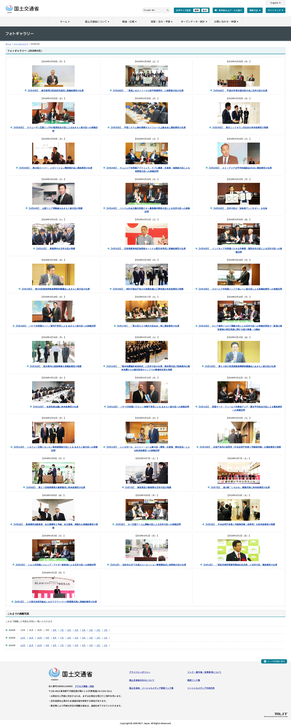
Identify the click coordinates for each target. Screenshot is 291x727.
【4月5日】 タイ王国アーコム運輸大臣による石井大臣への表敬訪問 (148, 524)
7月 (62, 630)
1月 (105, 630)
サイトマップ (274, 10)
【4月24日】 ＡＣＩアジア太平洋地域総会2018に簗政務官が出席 (240, 168)
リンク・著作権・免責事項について (204, 672)
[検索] (168, 10)
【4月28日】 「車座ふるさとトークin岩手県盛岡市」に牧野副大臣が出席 (148, 90)
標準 (196, 10)
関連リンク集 (193, 680)
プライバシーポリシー (139, 672)
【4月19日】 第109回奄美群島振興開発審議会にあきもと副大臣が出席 (55, 289)
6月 (69, 630)
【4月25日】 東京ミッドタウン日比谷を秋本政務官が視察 (240, 127)
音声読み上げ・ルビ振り (230, 10)
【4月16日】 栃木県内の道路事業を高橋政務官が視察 (55, 366)
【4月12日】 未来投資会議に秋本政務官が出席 (55, 407)
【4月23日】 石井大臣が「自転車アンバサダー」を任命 (240, 208)
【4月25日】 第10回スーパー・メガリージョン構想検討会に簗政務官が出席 (55, 168)
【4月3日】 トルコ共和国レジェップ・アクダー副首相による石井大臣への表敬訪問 (55, 565)
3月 (91, 630)
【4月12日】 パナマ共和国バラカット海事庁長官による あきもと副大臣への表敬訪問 (147, 407)
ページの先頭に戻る (276, 661)
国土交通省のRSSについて (141, 680)
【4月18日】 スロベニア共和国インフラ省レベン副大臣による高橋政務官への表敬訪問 (240, 289)
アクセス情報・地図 (84, 686)
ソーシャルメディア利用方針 (201, 687)
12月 (23, 638)
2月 (98, 630)
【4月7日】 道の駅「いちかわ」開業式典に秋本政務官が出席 (240, 487)
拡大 (205, 10)
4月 (84, 630)
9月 (47, 638)
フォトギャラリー (21, 44)
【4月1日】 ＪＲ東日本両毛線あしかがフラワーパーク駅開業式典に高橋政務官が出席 (55, 601)
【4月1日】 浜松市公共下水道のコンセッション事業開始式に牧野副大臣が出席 (147, 565)
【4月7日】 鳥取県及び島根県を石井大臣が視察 (147, 487)
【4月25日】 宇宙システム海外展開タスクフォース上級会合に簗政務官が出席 (148, 127)
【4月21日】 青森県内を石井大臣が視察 (55, 248)
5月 (76, 630)
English (274, 2)
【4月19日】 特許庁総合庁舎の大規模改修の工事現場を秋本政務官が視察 (148, 289)
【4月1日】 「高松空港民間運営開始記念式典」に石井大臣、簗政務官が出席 (240, 565)
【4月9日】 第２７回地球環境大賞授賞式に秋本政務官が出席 (55, 487)
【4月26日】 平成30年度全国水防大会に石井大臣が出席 (239, 90)
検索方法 (253, 10)
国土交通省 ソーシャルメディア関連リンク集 (151, 687)
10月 (39, 638)
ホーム (8, 44)
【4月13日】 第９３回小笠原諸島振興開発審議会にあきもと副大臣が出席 (240, 366)
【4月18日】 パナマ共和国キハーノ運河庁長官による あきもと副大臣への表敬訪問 (55, 326)
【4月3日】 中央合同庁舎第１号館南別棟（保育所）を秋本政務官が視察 (240, 524)
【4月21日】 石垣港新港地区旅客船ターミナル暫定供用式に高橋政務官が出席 (148, 248)
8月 (54, 630)
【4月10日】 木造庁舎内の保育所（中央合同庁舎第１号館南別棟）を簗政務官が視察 (240, 447)
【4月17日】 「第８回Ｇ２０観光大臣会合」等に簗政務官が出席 (147, 326)
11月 (31, 638)
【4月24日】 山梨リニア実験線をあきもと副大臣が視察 (55, 208)
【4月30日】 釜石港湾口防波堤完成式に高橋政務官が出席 (55, 90)
